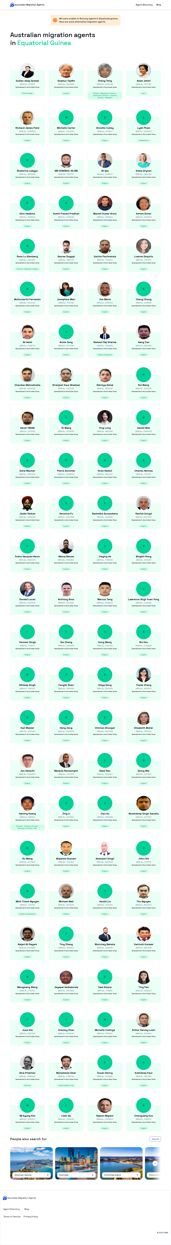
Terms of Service (11, 1216)
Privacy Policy (31, 1216)
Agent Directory (144, 4)
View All (155, 1139)
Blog (158, 4)
